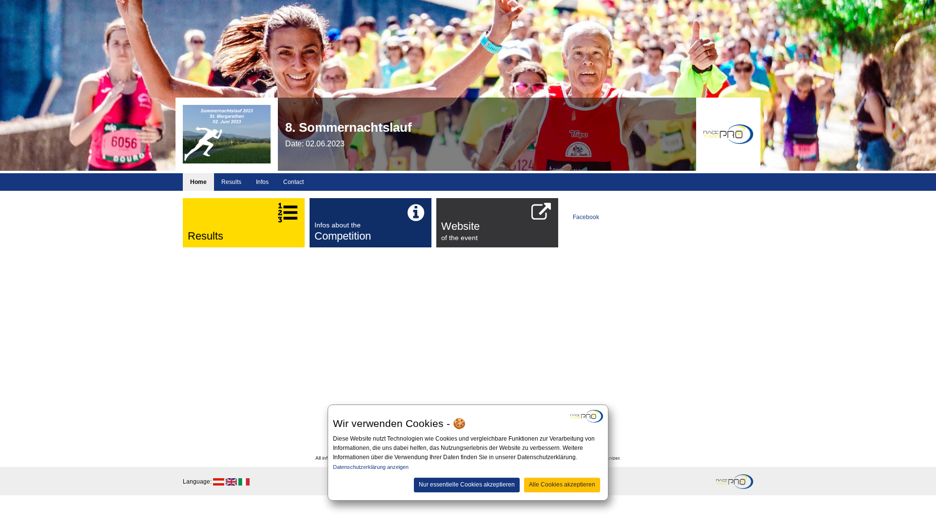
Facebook (586, 217)
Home (198, 182)
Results (231, 182)
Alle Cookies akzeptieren (562, 484)
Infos (262, 182)
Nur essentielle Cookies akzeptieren (467, 484)
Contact (293, 182)
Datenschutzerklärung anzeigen (371, 467)
